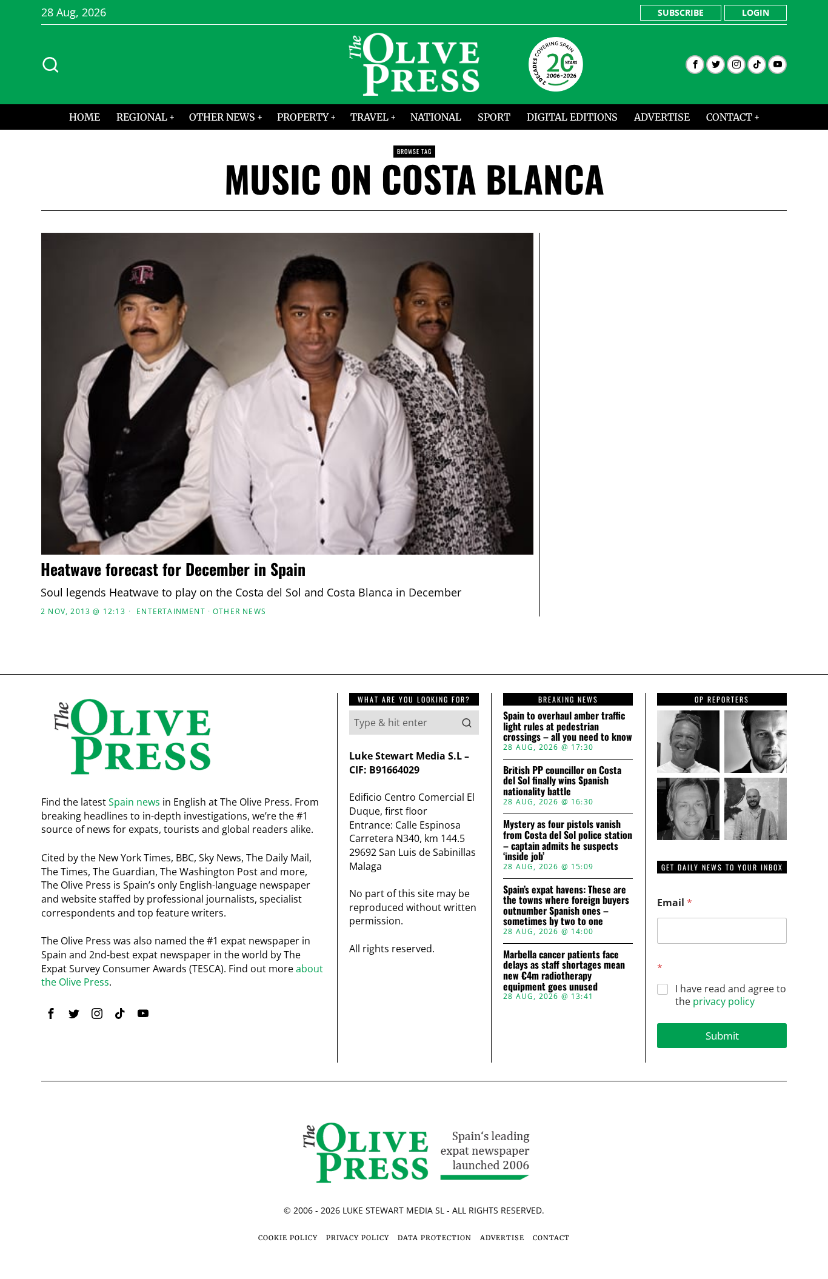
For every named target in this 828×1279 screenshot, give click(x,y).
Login (755, 12)
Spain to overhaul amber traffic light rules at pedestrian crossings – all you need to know (567, 726)
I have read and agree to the (730, 995)
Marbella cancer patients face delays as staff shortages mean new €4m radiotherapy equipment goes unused (564, 970)
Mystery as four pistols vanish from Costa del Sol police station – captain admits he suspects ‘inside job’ (567, 840)
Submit (722, 1036)
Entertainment (170, 611)
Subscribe (681, 12)
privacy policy (724, 1001)
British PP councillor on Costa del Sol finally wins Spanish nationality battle (562, 781)
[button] (467, 722)
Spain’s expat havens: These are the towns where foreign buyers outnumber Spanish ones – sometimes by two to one (566, 905)
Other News (239, 611)
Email (674, 903)
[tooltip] (695, 64)
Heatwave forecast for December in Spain (173, 569)
